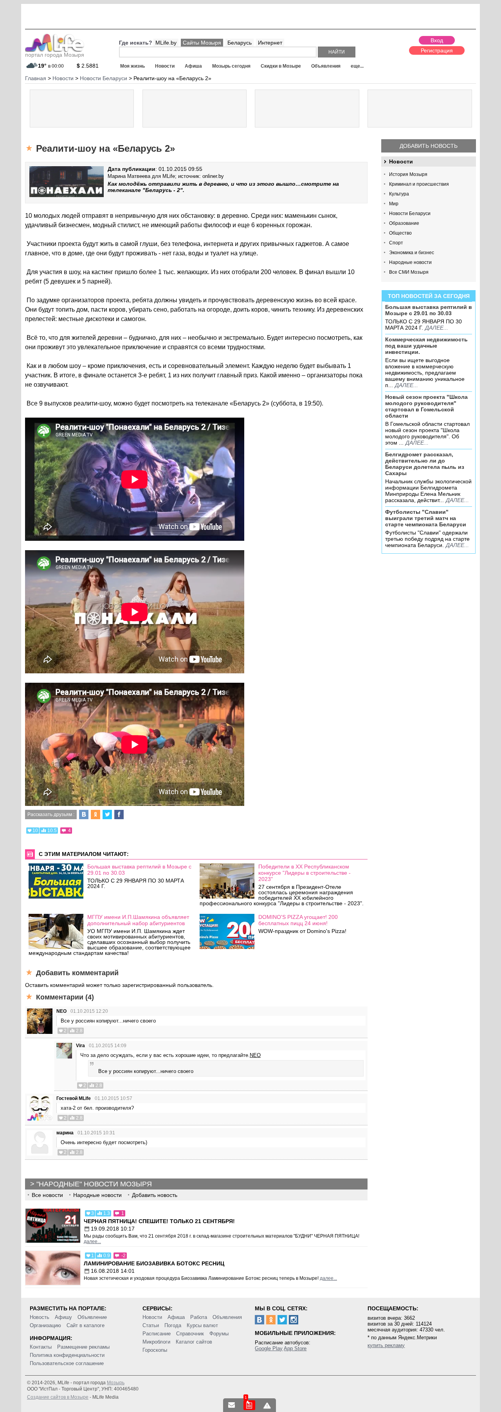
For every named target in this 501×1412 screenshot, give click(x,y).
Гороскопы (154, 1350)
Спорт (396, 243)
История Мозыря (408, 174)
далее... (436, 328)
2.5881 (88, 66)
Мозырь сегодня (231, 66)
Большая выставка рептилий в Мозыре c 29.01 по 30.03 (428, 310)
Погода (172, 1325)
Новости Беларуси (410, 213)
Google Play (269, 1348)
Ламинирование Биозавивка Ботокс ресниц (154, 1263)
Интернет (270, 42)
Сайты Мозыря (202, 42)
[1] (249, 1405)
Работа (198, 1317)
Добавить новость (429, 146)
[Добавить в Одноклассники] (95, 814)
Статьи (150, 1325)
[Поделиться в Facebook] (119, 814)
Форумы (219, 1334)
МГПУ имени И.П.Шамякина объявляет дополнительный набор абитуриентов (138, 920)
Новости (165, 66)
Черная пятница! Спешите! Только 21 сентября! (159, 1221)
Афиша (193, 66)
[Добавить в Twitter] (107, 814)
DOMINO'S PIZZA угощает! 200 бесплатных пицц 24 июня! (298, 920)
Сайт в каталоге (86, 1325)
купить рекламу (386, 1345)
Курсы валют (202, 1325)
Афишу (63, 1317)
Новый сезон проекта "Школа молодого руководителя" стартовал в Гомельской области (426, 406)
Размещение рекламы (83, 1347)
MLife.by (166, 42)
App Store (295, 1348)
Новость (39, 1317)
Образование (404, 223)
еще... (357, 66)
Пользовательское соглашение (67, 1363)
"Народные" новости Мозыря (94, 1184)
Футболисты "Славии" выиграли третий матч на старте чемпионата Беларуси (425, 518)
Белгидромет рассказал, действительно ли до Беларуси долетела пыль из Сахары (424, 463)
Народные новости (410, 262)
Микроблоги (156, 1342)
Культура (399, 194)
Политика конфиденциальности (67, 1355)
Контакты (41, 1347)
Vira (80, 1045)
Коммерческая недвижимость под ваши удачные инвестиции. (426, 345)
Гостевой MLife (73, 1098)
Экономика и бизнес (411, 252)
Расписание (156, 1334)
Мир (393, 203)
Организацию (45, 1325)
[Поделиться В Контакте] (83, 814)
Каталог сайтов (194, 1342)
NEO (61, 1011)
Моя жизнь (132, 66)
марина (65, 1133)
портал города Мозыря (54, 55)
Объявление (92, 1317)
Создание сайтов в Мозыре (57, 1397)
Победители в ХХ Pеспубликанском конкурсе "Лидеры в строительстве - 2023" (304, 872)
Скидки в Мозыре (281, 66)
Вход (437, 40)
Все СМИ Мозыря (409, 272)
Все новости (47, 1195)
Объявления (326, 66)
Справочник (190, 1334)
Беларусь (239, 42)
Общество (400, 233)
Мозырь (115, 1382)
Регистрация (437, 50)
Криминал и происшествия (419, 184)
